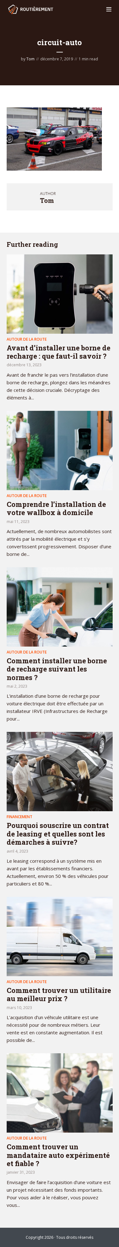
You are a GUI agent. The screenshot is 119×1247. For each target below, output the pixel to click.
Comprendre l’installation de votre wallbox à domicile (56, 508)
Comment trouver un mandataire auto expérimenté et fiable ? (58, 1155)
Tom (30, 59)
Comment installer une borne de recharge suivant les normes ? (57, 669)
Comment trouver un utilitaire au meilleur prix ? (59, 994)
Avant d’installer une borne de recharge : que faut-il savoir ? (58, 352)
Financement (19, 816)
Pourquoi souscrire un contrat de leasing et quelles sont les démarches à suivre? (58, 834)
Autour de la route (27, 339)
